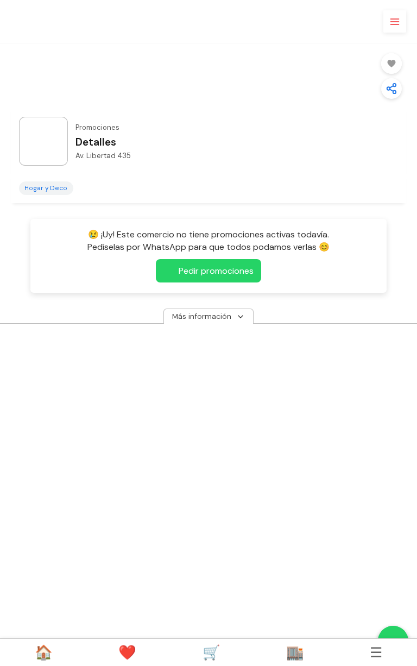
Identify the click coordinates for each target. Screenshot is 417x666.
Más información (202, 316)
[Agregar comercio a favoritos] (391, 63)
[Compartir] (391, 88)
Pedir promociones (216, 271)
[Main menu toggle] (394, 21)
